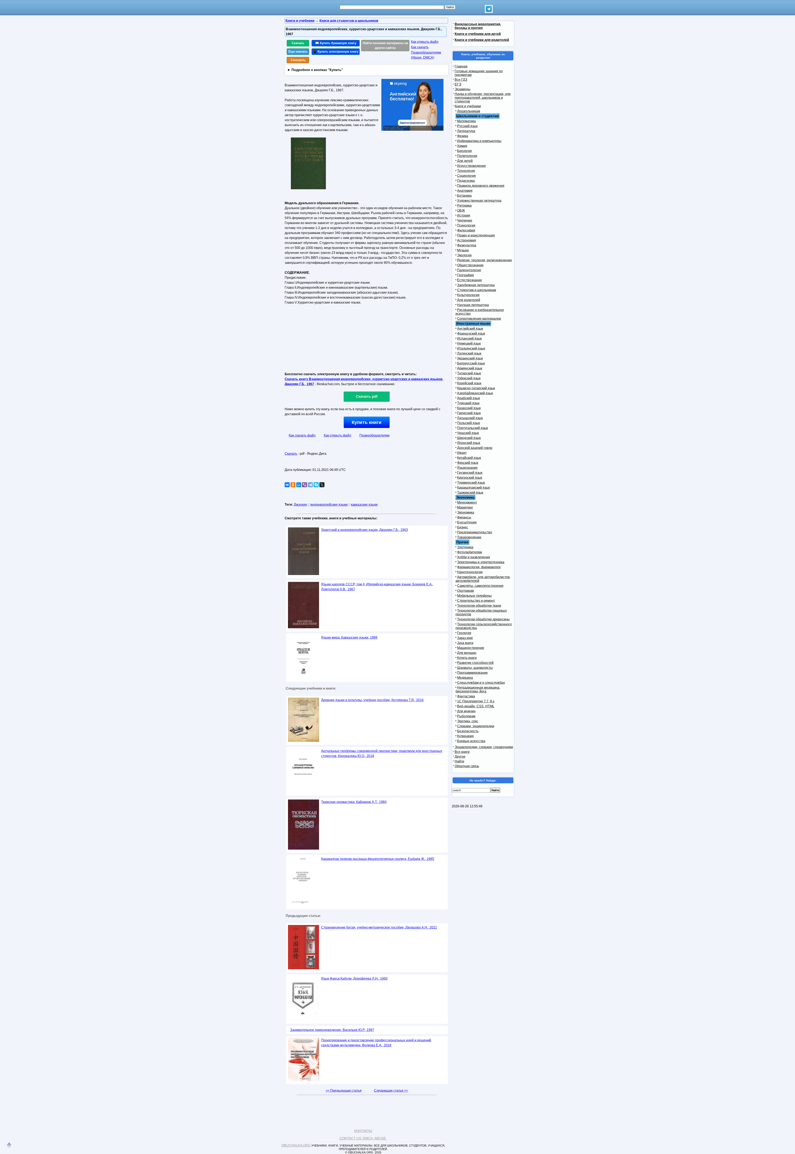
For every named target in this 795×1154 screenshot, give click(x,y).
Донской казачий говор (474, 448)
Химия (462, 146)
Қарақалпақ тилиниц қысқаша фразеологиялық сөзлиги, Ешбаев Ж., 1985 (377, 859)
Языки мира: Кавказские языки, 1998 (349, 637)
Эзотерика (465, 547)
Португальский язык (472, 428)
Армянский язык (469, 368)
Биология (464, 151)
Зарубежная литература (476, 285)
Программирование (472, 672)
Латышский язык (470, 418)
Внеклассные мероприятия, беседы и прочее (478, 26)
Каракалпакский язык (473, 487)
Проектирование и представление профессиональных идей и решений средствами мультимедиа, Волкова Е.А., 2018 (376, 1042)
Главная (461, 66)
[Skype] (316, 484)
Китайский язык (469, 457)
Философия (466, 230)
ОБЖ (461, 210)
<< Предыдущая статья (343, 1090)
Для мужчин (466, 711)
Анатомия (464, 190)
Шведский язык (469, 438)
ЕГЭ (458, 84)
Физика (462, 136)
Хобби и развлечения (473, 557)
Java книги (465, 643)
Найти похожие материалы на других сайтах (385, 45)
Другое (460, 756)
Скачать (298, 43)
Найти (459, 761)
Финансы (464, 517)
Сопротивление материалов (479, 318)
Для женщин (466, 653)
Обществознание (470, 265)
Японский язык (468, 443)
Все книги (462, 752)
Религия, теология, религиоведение (484, 260)
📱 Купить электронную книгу (335, 51)
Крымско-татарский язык (476, 388)
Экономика (465, 512)
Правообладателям (374, 435)
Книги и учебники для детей (478, 34)
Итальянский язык (471, 348)
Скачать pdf (367, 396)
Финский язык (467, 462)
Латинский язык (469, 353)
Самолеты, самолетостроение (480, 585)
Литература (466, 131)
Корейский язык (469, 383)
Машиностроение (470, 648)
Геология (464, 633)
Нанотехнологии (470, 572)
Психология (466, 225)
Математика (466, 121)
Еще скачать (297, 51)
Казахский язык (469, 408)
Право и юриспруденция (476, 235)
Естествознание (469, 280)
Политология (467, 156)
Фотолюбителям (469, 552)
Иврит (462, 453)
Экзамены (462, 89)
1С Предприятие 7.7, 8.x (475, 701)
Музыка (463, 250)
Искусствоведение (471, 166)
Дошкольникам (468, 111)
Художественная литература (479, 200)
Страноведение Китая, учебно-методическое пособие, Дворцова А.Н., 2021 (379, 927)
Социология (466, 175)
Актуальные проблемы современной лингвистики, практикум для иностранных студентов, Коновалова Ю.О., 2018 (381, 753)
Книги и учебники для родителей (482, 40)
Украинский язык (470, 358)
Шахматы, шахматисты (475, 667)
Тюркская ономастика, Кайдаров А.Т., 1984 (354, 802)
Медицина (465, 677)
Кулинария (465, 736)
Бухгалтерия (467, 522)
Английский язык (470, 328)
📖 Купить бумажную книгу (335, 43)
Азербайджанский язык (475, 393)
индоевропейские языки (329, 504)
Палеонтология (469, 270)
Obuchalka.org (296, 1145)
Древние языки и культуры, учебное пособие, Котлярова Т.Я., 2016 (372, 700)
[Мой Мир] (298, 484)
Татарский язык (469, 373)
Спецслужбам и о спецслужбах (481, 682)
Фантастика (466, 696)
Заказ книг (465, 638)
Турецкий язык (468, 403)
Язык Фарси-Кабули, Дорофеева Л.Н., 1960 (354, 978)
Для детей (465, 161)
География (465, 275)
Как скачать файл (302, 435)
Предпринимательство (474, 532)
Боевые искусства (471, 741)
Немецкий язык (469, 343)
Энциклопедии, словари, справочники (484, 747)
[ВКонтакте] (287, 484)
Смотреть (298, 60)
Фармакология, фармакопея (479, 567)
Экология (464, 255)
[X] (321, 484)
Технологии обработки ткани (479, 605)
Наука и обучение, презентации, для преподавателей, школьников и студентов (483, 97)
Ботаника (464, 195)
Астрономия (466, 240)
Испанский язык (469, 338)
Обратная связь (467, 766)
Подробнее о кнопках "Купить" (317, 70)
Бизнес (462, 527)
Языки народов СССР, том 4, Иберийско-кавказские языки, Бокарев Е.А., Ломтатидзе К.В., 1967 (377, 586)
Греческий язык (469, 413)
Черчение (464, 220)
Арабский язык (468, 398)
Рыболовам (466, 716)
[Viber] (304, 484)
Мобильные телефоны (474, 595)
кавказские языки (364, 504)
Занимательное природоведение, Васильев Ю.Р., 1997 (332, 1030)
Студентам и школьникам (476, 290)
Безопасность (467, 731)
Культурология (468, 295)
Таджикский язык (470, 492)
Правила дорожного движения (480, 185)
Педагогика (466, 180)
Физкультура (466, 245)
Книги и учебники (468, 106)
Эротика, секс (467, 721)
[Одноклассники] (292, 484)
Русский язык (467, 126)
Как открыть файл (424, 41)
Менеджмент (467, 502)
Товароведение (469, 537)
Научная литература (473, 305)
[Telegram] (310, 484)
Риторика (464, 205)
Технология (466, 170)
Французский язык (471, 333)
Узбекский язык (469, 378)
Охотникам (465, 590)
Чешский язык (468, 433)
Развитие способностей (475, 662)
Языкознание (467, 467)
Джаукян (300, 504)
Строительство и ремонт (476, 600)
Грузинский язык (469, 472)
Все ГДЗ (461, 79)
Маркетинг (465, 507)
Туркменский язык (471, 482)
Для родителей (468, 300)
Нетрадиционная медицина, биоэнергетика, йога (477, 689)
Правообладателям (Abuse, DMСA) (426, 55)
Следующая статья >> (391, 1090)
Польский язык (468, 423)
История (463, 215)
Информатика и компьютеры (479, 141)
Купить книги (367, 422)
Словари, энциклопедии (475, 726)
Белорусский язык (471, 363)
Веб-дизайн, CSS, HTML (475, 706)
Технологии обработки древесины (483, 619)
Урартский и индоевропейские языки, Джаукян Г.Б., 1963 (364, 530)
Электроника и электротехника (480, 562)
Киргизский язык (469, 477)
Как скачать (420, 47)
